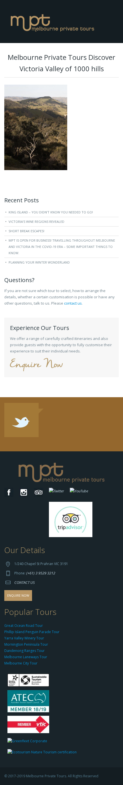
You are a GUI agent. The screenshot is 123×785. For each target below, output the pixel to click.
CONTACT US (24, 582)
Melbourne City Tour (20, 663)
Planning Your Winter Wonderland (39, 262)
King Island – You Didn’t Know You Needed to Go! (51, 212)
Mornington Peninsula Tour (26, 644)
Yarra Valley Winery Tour (24, 638)
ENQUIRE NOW (18, 595)
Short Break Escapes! (26, 231)
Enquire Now (36, 365)
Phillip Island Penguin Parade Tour (31, 631)
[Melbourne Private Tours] (53, 21)
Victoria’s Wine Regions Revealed (36, 221)
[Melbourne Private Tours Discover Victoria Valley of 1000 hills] (35, 127)
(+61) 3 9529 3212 (40, 573)
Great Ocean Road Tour (23, 625)
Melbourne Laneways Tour (25, 656)
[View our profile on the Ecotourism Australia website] (43, 752)
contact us (73, 303)
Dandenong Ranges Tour (24, 650)
